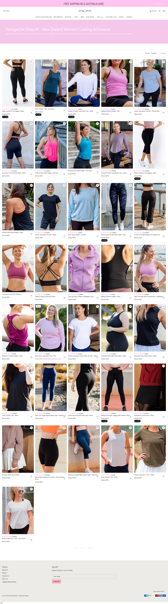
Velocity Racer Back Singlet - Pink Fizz (46, 173)
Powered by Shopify (23, 596)
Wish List (5, 579)
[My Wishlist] (159, 11)
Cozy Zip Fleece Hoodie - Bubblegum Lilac (81, 297)
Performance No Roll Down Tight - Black (80, 415)
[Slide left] (50, 3)
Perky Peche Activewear (12, 596)
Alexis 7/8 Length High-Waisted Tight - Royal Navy (50, 415)
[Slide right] (117, 3)
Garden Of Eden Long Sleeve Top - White (80, 111)
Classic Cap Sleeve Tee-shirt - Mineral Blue (147, 111)
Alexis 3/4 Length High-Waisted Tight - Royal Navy (83, 475)
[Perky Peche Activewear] (84, 11)
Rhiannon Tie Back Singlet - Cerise (12, 356)
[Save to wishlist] (102, 17)
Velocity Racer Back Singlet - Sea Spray (80, 171)
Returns (4, 573)
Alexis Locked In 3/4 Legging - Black (145, 173)
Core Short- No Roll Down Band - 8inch (14, 173)
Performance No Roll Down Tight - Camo (113, 235)
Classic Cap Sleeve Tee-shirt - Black (45, 235)
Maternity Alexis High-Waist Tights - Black (113, 356)
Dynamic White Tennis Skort (10, 475)
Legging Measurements (9, 582)
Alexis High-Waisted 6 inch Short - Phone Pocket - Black (50, 478)
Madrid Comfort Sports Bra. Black (45, 297)
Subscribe (56, 581)
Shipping (4, 567)
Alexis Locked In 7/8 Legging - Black (13, 111)
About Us (5, 570)
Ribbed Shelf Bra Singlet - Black (110, 297)
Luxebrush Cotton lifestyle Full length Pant (147, 235)
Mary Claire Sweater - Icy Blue (77, 235)
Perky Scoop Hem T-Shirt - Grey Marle (13, 538)
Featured (153, 53)
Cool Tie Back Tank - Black (10, 415)
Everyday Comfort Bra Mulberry (11, 294)
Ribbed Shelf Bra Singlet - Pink (110, 111)
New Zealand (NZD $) (159, 3)
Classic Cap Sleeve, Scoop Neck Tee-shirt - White (82, 356)
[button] (68, 17)
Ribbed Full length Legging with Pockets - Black (115, 415)
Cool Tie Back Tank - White (109, 477)
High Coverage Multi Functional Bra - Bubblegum (149, 297)
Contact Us (5, 576)
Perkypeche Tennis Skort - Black (144, 415)
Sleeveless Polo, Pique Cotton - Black (145, 356)
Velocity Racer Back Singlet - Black (12, 232)
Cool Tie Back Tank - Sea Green (44, 109)
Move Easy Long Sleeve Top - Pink (45, 356)
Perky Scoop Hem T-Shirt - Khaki (144, 475)
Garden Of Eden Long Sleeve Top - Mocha (114, 173)
